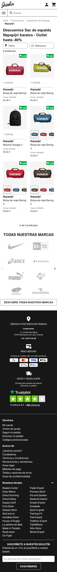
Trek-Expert (36, 517)
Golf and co (8, 513)
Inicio (5, 20)
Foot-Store (8, 506)
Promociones (17, 20)
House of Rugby (11, 521)
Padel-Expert (37, 488)
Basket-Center (10, 488)
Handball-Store (10, 517)
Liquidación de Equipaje (38, 20)
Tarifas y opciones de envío (17, 472)
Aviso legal (8, 465)
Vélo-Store (35, 528)
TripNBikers (36, 524)
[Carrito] (54, 4)
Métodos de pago (11, 469)
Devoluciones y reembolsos (17, 461)
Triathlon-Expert (38, 521)
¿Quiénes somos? (12, 450)
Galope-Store (9, 510)
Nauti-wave (8, 532)
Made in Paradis (11, 528)
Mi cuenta (7, 425)
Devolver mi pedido (12, 436)
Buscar (17, 13)
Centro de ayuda (11, 428)
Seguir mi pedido (11, 432)
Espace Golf (9, 502)
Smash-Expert (37, 502)
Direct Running (10, 495)
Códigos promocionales (15, 439)
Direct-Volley (9, 499)
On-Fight (7, 535)
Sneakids (35, 506)
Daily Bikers (9, 491)
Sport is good (37, 510)
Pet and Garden (38, 495)
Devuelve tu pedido (29, 385)
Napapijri (8, 89)
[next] (55, 268)
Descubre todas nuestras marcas (28, 302)
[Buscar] (11, 12)
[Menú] (3, 13)
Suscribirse (28, 566)
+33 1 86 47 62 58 (28, 338)
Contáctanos (28, 328)
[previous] (2, 268)
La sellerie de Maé (12, 524)
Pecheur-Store (37, 491)
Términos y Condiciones (15, 458)
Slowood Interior (38, 499)
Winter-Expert (37, 532)
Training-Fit (36, 513)
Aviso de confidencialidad (16, 476)
